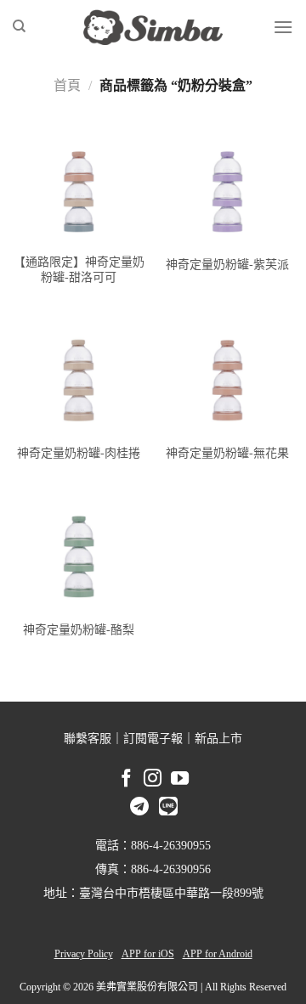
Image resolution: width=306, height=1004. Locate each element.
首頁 (67, 85)
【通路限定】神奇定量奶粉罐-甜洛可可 (79, 270)
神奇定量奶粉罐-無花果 (227, 453)
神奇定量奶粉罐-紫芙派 (227, 264)
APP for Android (217, 954)
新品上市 (218, 738)
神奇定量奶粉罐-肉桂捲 (78, 453)
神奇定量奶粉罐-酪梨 (78, 629)
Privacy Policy (83, 954)
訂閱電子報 (153, 738)
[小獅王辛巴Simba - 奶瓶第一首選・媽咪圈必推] (153, 27)
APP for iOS (148, 954)
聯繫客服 (87, 738)
